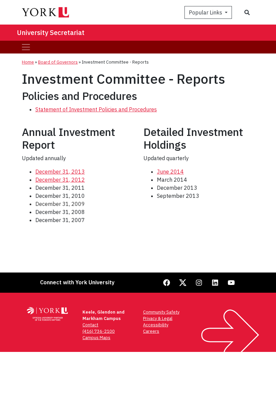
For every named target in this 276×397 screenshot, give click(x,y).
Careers (151, 331)
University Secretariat (50, 32)
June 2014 (170, 171)
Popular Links (206, 12)
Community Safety (161, 312)
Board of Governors (58, 62)
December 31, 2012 (60, 179)
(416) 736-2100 (98, 331)
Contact (90, 325)
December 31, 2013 (60, 171)
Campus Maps (96, 337)
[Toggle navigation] (26, 47)
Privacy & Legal (157, 318)
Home (28, 62)
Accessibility (155, 325)
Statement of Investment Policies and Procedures (96, 109)
